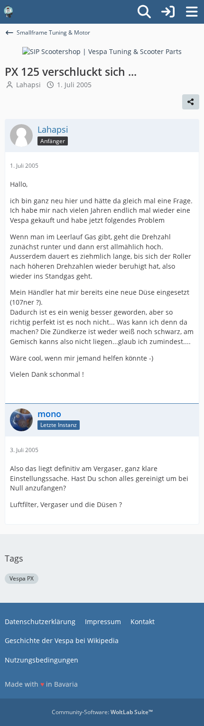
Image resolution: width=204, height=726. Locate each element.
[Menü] (191, 11)
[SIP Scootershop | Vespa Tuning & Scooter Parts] (102, 50)
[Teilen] (190, 101)
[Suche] (144, 11)
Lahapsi (28, 84)
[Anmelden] (167, 12)
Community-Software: (102, 712)
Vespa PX (21, 578)
